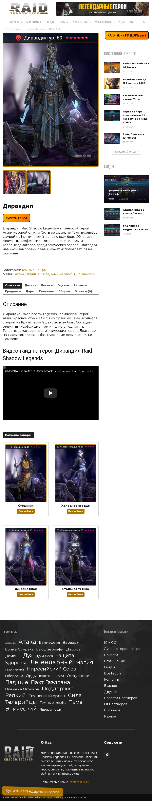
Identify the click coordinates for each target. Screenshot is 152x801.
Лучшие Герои (80, 22)
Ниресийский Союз (51, 669)
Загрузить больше (125, 151)
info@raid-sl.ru (79, 782)
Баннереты (49, 642)
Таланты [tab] (80, 285)
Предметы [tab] (13, 291)
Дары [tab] (30, 291)
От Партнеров (115, 704)
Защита (65, 655)
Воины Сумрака (19, 649)
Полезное (112, 710)
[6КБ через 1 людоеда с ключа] (112, 230)
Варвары (71, 643)
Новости (14, 22)
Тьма (76, 702)
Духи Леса (44, 656)
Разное (110, 716)
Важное (110, 686)
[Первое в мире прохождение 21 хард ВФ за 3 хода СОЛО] (112, 115)
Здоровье (16, 663)
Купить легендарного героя (32, 791)
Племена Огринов (22, 689)
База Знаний (33, 22)
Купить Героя (17, 218)
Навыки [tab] (47, 285)
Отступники (78, 676)
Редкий (15, 695)
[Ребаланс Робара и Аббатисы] (112, 67)
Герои (62, 22)
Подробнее (25, 511)
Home (6, 28)
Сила (45, 274)
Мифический (14, 669)
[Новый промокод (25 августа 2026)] (112, 83)
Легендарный (51, 662)
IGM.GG (110, 643)
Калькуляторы (103, 22)
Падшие (32, 274)
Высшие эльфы (50, 649)
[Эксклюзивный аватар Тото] (112, 99)
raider (111, 198)
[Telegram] (107, 755)
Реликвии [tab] (46, 291)
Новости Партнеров (120, 698)
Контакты (112, 679)
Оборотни (14, 676)
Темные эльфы (62, 274)
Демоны (12, 656)
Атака (19, 274)
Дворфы (73, 649)
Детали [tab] (30, 285)
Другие (110, 692)
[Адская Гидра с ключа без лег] (112, 214)
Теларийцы (21, 702)
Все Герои (112, 673)
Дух (28, 655)
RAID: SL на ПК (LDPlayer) (127, 35)
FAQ (131, 22)
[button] (144, 22)
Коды (121, 22)
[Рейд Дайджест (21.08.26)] (112, 138)
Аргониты (10, 643)
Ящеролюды (51, 709)
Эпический (86, 274)
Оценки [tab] (63, 285)
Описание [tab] (12, 285)
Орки (59, 676)
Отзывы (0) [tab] (83, 291)
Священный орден (46, 696)
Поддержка (58, 688)
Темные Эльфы (34, 28)
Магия (84, 662)
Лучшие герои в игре (122, 649)
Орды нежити (39, 676)
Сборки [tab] (64, 291)
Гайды (51, 22)
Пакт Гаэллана (50, 682)
